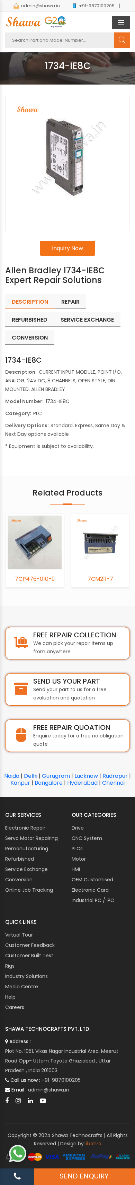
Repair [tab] (70, 302)
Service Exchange (26, 869)
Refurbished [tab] (29, 320)
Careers (14, 1007)
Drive (78, 827)
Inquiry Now (67, 248)
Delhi (30, 776)
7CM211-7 (100, 579)
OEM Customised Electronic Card (92, 884)
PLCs (77, 848)
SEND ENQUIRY (84, 1176)
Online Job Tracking (29, 890)
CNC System (87, 838)
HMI (76, 869)
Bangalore (49, 783)
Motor (79, 858)
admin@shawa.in (40, 5)
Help (10, 996)
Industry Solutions (26, 976)
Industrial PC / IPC (93, 900)
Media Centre (21, 986)
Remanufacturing (26, 848)
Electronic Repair (25, 827)
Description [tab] (30, 302)
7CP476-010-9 (35, 579)
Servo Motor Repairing (31, 838)
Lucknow (86, 776)
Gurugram (56, 776)
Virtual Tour (19, 934)
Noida (11, 776)
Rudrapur (115, 776)
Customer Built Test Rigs (29, 960)
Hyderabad (82, 783)
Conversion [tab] (30, 338)
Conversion (19, 879)
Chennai (113, 783)
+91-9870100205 (97, 5)
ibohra (93, 1143)
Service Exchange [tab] (87, 320)
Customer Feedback (30, 945)
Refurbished (19, 858)
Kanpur (20, 783)
